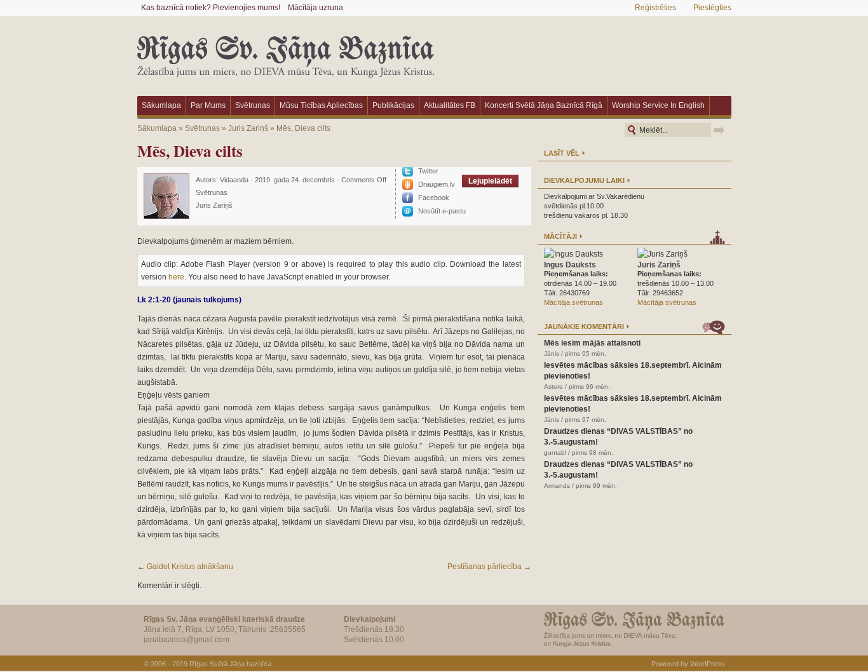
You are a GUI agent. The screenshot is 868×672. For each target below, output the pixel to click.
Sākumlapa (161, 105)
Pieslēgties (712, 7)
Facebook (433, 197)
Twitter (428, 171)
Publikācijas (393, 105)
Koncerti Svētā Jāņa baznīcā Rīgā (543, 105)
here (176, 276)
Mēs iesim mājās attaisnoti (592, 343)
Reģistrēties (655, 7)
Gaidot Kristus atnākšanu (190, 566)
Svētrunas (252, 105)
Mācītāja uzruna (315, 7)
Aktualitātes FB (449, 105)
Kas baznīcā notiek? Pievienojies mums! (210, 7)
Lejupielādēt (490, 181)
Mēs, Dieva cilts (303, 128)
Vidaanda (234, 180)
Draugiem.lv (436, 184)
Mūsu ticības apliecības (321, 105)
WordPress (707, 664)
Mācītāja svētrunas (573, 302)
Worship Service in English (658, 105)
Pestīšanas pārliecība (484, 566)
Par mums (208, 105)
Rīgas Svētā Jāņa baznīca (230, 664)
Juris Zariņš (248, 128)
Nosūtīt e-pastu (442, 211)
